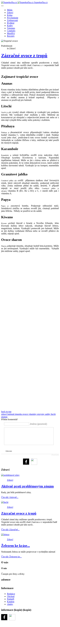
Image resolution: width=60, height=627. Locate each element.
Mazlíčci (11, 33)
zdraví (4, 414)
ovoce (25, 414)
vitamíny (33, 414)
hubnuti (11, 414)
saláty (48, 414)
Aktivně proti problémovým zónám (27, 486)
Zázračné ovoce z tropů (24, 55)
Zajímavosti (12, 20)
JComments (55, 455)
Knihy (10, 25)
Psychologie (12, 18)
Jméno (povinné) (38, 424)
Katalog (10, 601)
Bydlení (10, 23)
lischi (53, 414)
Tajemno (11, 28)
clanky (10, 604)
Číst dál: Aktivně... (9, 497)
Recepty (11, 36)
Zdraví (10, 12)
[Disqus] (30, 293)
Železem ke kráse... (15, 545)
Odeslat (9, 451)
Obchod (10, 596)
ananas (4, 417)
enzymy (41, 414)
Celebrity (11, 31)
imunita (18, 414)
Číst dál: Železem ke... (11, 556)
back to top (6, 411)
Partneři (10, 599)
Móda (9, 10)
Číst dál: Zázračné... (10, 529)
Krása (9, 15)
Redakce (11, 594)
